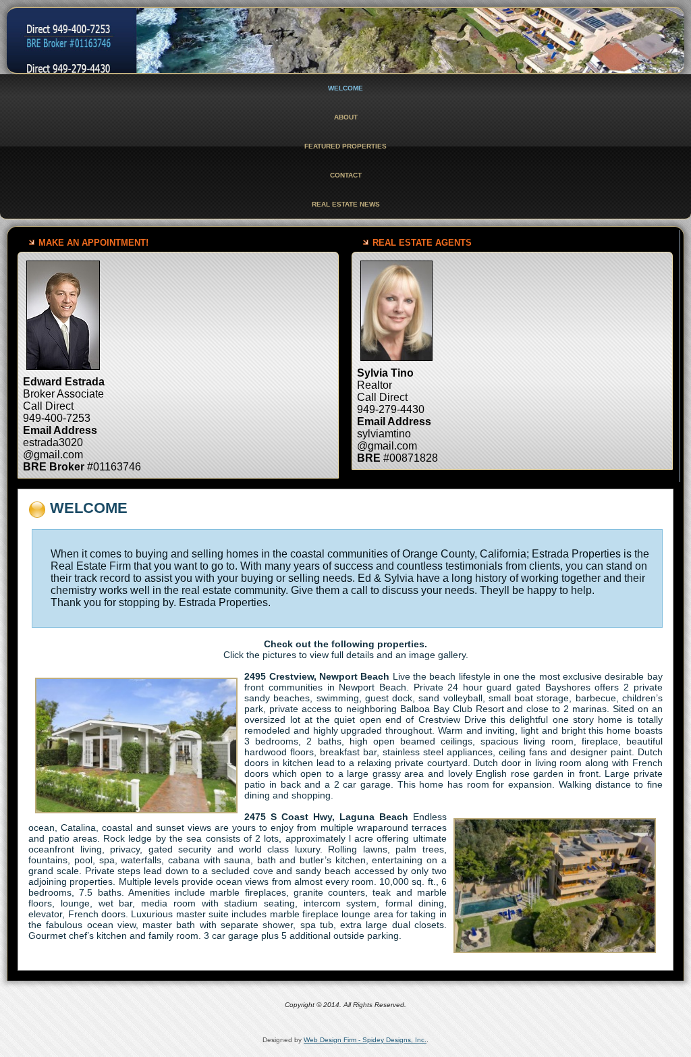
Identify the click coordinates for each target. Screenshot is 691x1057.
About (346, 117)
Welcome (345, 88)
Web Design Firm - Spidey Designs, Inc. (365, 1040)
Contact (346, 175)
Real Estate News (346, 204)
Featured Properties (345, 146)
